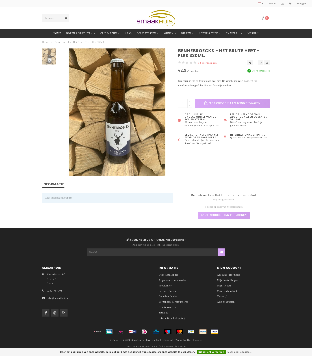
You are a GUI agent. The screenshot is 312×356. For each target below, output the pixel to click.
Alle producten (226, 302)
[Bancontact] (191, 331)
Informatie (53, 184)
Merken (253, 33)
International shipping (172, 318)
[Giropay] (132, 331)
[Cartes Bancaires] (109, 331)
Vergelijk (222, 296)
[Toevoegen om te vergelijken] (267, 62)
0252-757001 (54, 290)
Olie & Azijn (108, 33)
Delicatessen (146, 33)
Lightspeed (166, 340)
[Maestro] (167, 331)
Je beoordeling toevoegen (226, 215)
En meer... (233, 33)
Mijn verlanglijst (227, 291)
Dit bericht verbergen (211, 352)
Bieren (186, 33)
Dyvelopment (194, 340)
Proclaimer (165, 285)
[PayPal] (202, 331)
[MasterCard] (179, 331)
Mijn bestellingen (227, 280)
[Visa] (214, 331)
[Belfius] (97, 331)
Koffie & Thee (208, 33)
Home (57, 33)
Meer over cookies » (240, 352)
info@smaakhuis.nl (58, 298)
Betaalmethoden (168, 296)
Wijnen (168, 33)
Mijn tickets (224, 285)
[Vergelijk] (282, 3)
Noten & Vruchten (79, 33)
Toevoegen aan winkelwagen (235, 103)
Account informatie (228, 274)
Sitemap (163, 312)
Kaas (128, 33)
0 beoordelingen (207, 63)
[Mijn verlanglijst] (290, 3)
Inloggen (302, 3)
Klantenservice (167, 307)
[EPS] (120, 331)
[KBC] (156, 331)
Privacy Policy (167, 291)
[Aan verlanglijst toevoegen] (260, 62)
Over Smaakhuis (168, 274)
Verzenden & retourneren (173, 302)
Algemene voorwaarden (173, 280)
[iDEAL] (144, 331)
